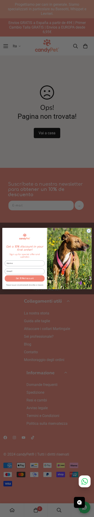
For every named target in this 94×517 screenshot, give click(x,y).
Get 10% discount (25, 278)
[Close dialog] (89, 231)
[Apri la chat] (79, 502)
